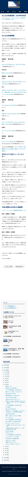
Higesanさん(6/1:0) (7, 82)
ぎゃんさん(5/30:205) (7, 122)
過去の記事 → (19, 266)
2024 (5, 370)
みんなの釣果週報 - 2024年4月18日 (11, 353)
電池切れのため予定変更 (11, 388)
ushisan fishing (15, 18)
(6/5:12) (13, 64)
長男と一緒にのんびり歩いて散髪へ (14, 415)
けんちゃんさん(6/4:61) (8, 141)
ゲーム (14, 11)
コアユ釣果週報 (22, 18)
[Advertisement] (14, 284)
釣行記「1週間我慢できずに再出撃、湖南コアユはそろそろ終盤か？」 (14, 149)
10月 (6, 376)
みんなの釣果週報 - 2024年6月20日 (14, 405)
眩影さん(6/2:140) (6, 73)
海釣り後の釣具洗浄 (10, 414)
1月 (5, 454)
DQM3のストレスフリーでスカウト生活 (14, 316)
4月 (5, 448)
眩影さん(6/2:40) (6, 124)
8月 (5, 380)
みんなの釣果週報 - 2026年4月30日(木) (12, 336)
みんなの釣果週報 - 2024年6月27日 (14, 390)
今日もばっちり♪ (10, 433)
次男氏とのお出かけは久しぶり (13, 399)
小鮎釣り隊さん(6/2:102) (10, 92)
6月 (5, 384)
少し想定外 (8, 407)
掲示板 (25, 11)
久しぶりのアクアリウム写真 (12, 436)
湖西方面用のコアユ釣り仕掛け (13, 395)
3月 (5, 450)
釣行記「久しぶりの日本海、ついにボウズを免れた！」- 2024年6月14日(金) (15, 411)
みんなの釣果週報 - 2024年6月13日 (14, 419)
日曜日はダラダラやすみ (11, 442)
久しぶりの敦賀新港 (10, 341)
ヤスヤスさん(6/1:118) (7, 130)
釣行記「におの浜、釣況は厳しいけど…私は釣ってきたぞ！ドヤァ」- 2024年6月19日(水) (15, 402)
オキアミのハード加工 (10, 321)
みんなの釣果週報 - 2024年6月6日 (13, 434)
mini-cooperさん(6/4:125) (9, 105)
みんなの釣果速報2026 (10, 308)
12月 (6, 372)
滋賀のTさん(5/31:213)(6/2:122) (10, 114)
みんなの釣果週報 (5, 19)
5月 (5, 446)
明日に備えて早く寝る (11, 393)
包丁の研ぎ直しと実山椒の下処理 (13, 421)
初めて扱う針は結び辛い (11, 409)
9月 (5, 378)
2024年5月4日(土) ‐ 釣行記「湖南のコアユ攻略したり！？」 (16, 349)
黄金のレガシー (9, 386)
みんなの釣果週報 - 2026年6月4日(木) (11, 357)
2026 (5, 365)
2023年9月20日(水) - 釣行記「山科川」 (14, 326)
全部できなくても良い (11, 440)
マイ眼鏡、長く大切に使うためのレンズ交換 (15, 425)
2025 (5, 367)
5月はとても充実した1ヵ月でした (13, 444)
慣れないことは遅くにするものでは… (14, 391)
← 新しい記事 (8, 266)
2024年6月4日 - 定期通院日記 (12, 438)
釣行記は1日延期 (9, 431)
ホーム (2, 11)
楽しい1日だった (9, 417)
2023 (5, 457)
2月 (5, 452)
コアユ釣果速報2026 (10, 306)
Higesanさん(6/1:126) (7, 90)
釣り (8, 11)
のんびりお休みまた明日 (11, 397)
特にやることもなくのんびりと (13, 423)
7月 (5, 382)
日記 (20, 11)
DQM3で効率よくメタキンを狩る (13, 331)
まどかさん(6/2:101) (19, 122)
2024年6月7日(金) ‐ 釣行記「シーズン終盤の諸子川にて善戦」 (15, 428)
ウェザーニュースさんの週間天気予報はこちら (14, 210)
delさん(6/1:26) (20, 64)
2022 (5, 460)
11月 (6, 374)
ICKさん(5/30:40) (6, 64)
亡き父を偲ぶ (6, 345)
